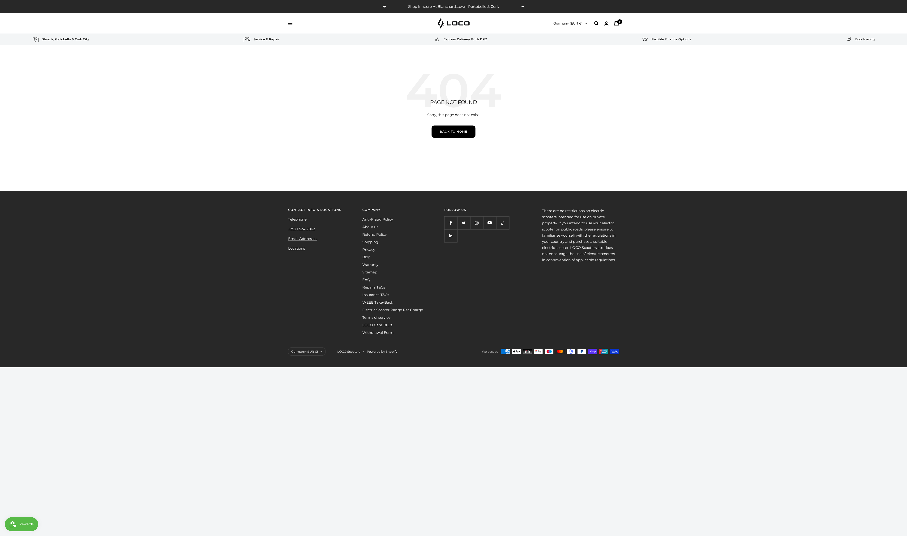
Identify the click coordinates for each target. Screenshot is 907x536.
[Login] (606, 23)
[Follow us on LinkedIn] (450, 235)
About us (370, 227)
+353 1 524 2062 (301, 229)
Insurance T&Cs (375, 295)
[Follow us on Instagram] (476, 222)
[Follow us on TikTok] (502, 222)
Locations (296, 248)
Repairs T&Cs (373, 287)
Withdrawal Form (378, 332)
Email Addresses (302, 238)
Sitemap (369, 272)
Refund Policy (374, 234)
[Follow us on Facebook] (450, 222)
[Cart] (616, 23)
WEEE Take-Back (377, 302)
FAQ (366, 279)
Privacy (368, 249)
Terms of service (376, 317)
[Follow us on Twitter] (463, 222)
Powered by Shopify (382, 351)
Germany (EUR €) (568, 23)
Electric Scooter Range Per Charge (392, 310)
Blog (366, 257)
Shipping (370, 242)
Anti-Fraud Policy (377, 219)
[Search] (596, 23)
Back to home (453, 131)
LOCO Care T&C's (377, 325)
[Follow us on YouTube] (489, 222)
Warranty (370, 264)
